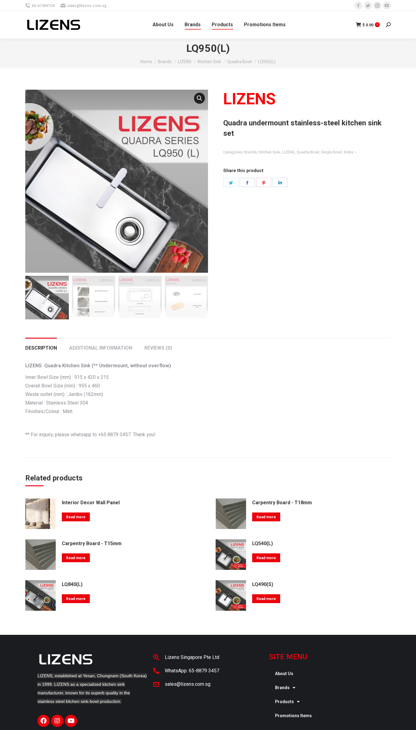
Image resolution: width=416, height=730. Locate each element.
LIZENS (288, 152)
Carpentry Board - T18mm (282, 502)
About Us (284, 673)
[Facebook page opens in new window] (358, 5)
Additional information (100, 348)
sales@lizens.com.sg (87, 5)
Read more (76, 517)
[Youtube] (71, 721)
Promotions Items (293, 715)
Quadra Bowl (308, 152)
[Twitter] (230, 182)
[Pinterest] (263, 182)
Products (284, 701)
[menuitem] (163, 24)
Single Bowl (331, 152)
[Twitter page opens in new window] (368, 5)
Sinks (348, 152)
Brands (250, 152)
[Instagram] (57, 721)
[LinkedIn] (280, 182)
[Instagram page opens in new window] (377, 5)
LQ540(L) (262, 543)
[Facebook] (247, 182)
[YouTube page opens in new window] (387, 5)
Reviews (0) (158, 348)
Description (41, 348)
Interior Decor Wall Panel (91, 502)
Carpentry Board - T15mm (92, 543)
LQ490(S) (262, 584)
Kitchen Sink (269, 152)
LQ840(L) (72, 584)
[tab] (41, 345)
